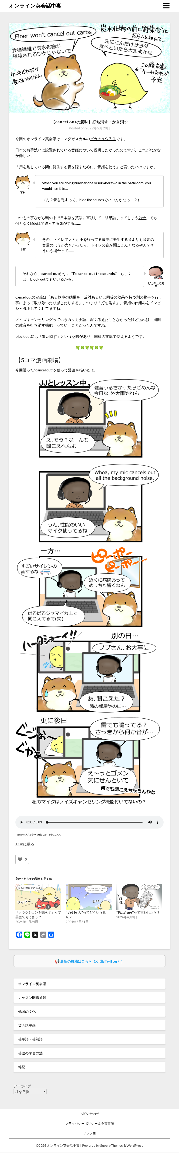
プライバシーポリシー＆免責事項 (89, 1123)
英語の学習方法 (30, 1053)
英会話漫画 (27, 1025)
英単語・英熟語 (30, 1039)
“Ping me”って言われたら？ (138, 912)
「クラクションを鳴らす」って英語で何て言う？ (38, 914)
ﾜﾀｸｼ (142, 217)
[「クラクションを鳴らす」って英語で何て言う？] (38, 897)
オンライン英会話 (32, 984)
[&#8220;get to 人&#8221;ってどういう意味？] (88, 897)
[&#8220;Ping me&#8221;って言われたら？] (139, 897)
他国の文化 (27, 1011)
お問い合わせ (89, 1113)
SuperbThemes (111, 1145)
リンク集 (89, 1133)
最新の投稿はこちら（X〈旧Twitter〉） (92, 961)
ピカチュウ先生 (103, 138)
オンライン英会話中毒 (35, 5)
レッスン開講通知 (32, 997)
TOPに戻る (24, 844)
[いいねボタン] (20, 859)
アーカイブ (22, 1086)
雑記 (21, 1067)
